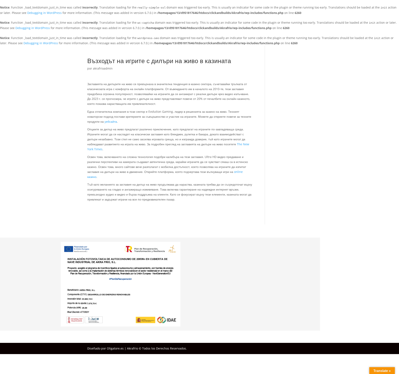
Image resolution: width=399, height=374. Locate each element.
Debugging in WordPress (44, 13)
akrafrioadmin (103, 68)
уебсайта (111, 121)
